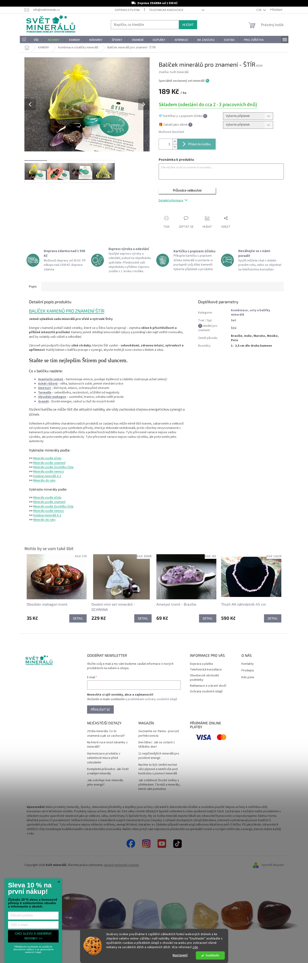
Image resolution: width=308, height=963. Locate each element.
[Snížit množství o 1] (175, 146)
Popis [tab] (33, 286)
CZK (259, 10)
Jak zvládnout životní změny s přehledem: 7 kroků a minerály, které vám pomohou (159, 785)
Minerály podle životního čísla (53, 467)
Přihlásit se (100, 709)
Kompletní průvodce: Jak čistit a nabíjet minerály (108, 771)
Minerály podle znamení (49, 463)
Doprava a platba (127, 10)
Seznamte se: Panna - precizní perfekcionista (158, 733)
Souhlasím (212, 955)
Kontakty (247, 664)
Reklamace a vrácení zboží (208, 685)
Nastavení (180, 955)
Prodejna (247, 670)
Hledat (188, 24)
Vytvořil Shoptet (273, 865)
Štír (234, 328)
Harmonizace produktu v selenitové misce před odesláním (103, 758)
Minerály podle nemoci (48, 471)
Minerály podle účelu (47, 458)
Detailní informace (171, 200)
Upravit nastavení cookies (121, 865)
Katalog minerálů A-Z (47, 476)
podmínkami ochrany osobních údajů (152, 699)
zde (195, 947)
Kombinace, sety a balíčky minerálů (250, 312)
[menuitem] (24, 40)
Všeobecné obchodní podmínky (204, 677)
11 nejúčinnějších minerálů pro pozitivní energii (158, 756)
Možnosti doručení (171, 132)
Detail (78, 618)
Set (233, 320)
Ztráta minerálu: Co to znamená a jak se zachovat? (106, 733)
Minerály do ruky (44, 480)
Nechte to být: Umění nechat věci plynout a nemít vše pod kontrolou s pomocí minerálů (158, 769)
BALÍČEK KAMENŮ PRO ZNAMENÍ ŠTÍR (66, 311)
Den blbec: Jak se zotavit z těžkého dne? (156, 744)
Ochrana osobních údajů (206, 691)
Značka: (174, 72)
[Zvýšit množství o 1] (175, 141)
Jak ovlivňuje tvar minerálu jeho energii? (105, 782)
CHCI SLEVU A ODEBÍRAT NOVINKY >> (33, 936)
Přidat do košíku (199, 144)
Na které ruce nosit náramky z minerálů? (107, 744)
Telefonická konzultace (166, 10)
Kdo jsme (247, 677)
